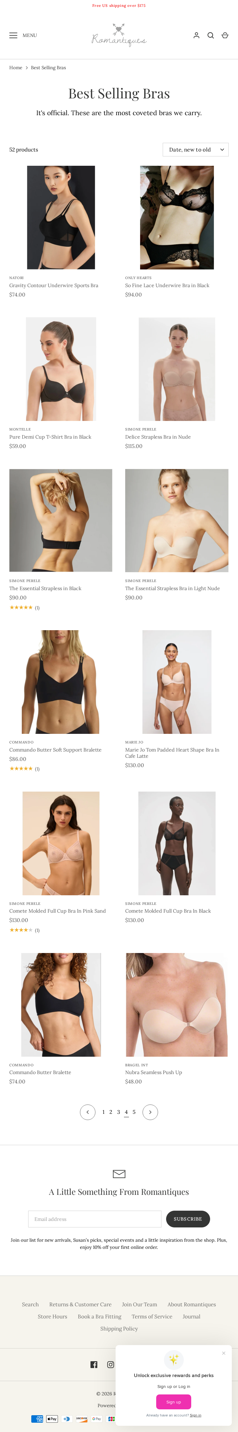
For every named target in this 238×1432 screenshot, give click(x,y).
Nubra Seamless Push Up (153, 1072)
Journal (192, 1316)
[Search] (211, 35)
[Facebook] (94, 1364)
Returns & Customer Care (80, 1304)
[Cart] (225, 35)
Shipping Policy (119, 1328)
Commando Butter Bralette (40, 1072)
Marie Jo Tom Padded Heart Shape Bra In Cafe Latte (172, 753)
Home (15, 67)
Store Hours (52, 1316)
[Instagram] (110, 1364)
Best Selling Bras (48, 67)
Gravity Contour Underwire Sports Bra (53, 285)
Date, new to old (190, 149)
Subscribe (188, 1219)
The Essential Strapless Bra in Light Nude (172, 588)
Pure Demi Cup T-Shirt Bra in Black (50, 437)
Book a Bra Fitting (99, 1316)
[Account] (196, 35)
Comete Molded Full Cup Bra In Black (168, 911)
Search (30, 1304)
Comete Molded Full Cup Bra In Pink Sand (57, 911)
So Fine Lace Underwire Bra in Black (167, 285)
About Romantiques (192, 1304)
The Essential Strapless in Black (45, 588)
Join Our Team (139, 1304)
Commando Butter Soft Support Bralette (55, 750)
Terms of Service (152, 1316)
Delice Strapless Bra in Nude (158, 437)
